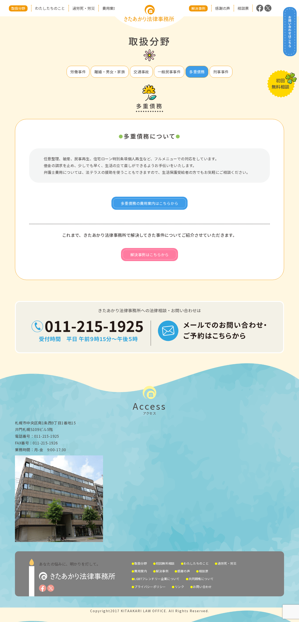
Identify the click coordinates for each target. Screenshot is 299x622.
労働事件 (78, 71)
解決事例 (198, 8)
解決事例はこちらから (149, 254)
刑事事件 (221, 71)
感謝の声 (222, 8)
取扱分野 (18, 8)
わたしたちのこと (50, 8)
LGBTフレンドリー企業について (156, 579)
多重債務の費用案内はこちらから (149, 203)
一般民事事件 (169, 71)
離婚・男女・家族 (109, 71)
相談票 (243, 8)
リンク (179, 586)
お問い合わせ (202, 586)
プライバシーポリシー (150, 586)
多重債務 (197, 71)
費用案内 (109, 8)
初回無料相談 (165, 563)
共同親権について (201, 579)
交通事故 (141, 71)
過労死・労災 (83, 8)
